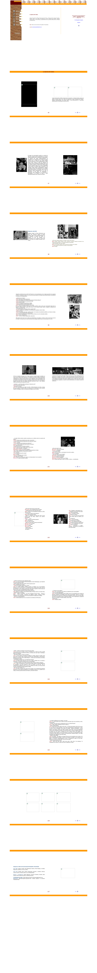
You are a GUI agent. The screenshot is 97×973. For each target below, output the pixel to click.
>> (79, 112)
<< (75, 112)
